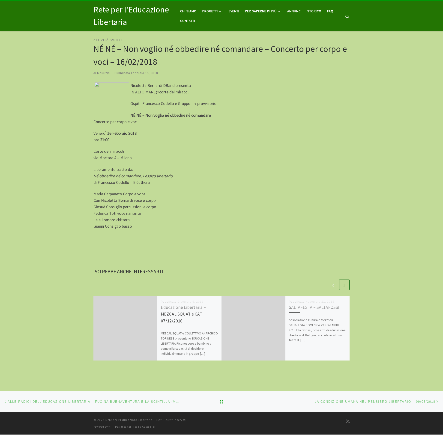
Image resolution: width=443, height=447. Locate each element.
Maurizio (103, 73)
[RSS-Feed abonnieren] (348, 421)
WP (110, 426)
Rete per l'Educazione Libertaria (129, 420)
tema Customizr (145, 426)
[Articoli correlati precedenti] (333, 285)
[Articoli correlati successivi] (344, 285)
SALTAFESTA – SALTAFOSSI (314, 307)
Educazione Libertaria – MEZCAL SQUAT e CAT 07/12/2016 (183, 313)
